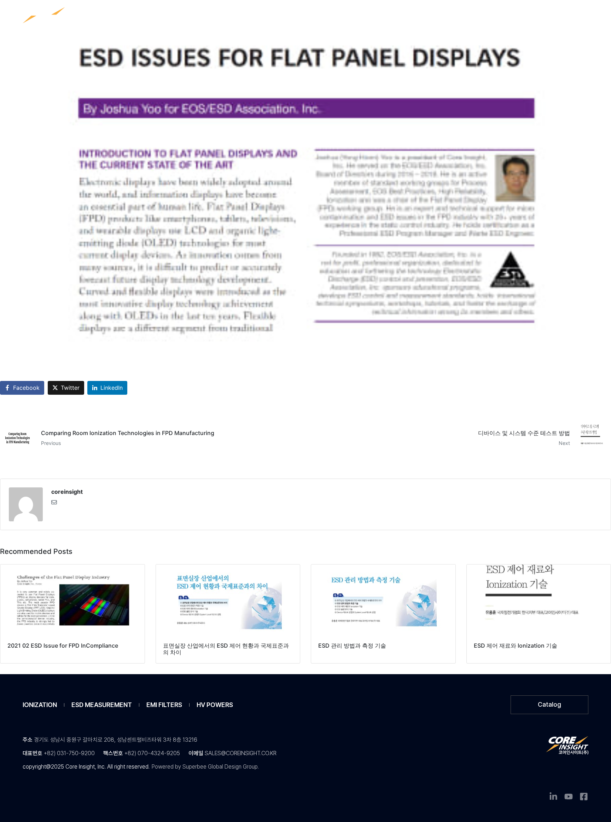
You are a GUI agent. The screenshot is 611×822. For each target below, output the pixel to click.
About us (375, 16)
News (332, 16)
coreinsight (67, 491)
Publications (285, 16)
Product (234, 16)
